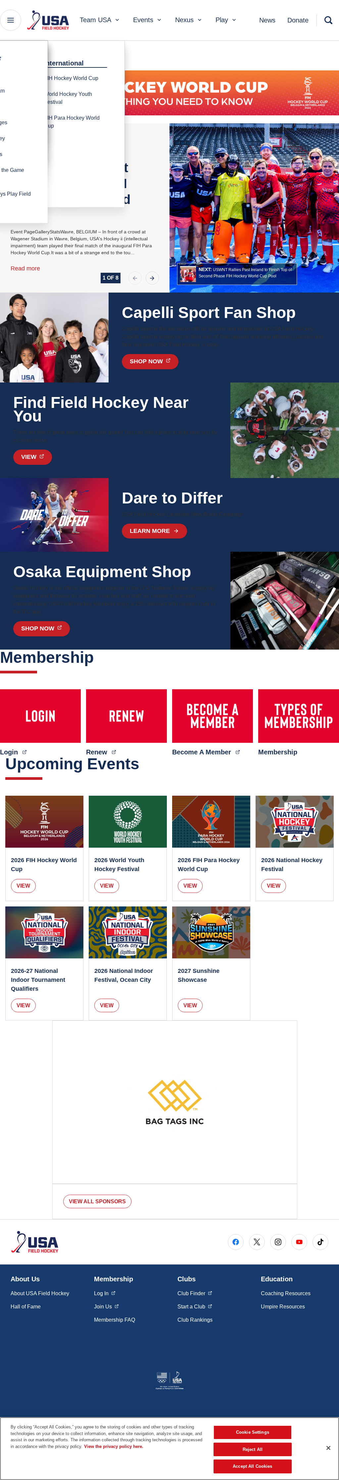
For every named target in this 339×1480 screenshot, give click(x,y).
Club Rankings (195, 1320)
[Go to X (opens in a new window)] (257, 1242)
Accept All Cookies (252, 1466)
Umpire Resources (283, 1306)
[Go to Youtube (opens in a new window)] (299, 1242)
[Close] (328, 1448)
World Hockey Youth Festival (68, 98)
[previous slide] (135, 278)
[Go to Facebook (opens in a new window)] (236, 1242)
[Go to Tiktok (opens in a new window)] (320, 1242)
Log (105, 1293)
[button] (237, 274)
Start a (194, 1306)
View (23, 886)
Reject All (253, 1449)
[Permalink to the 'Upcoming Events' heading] (145, 764)
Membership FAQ (114, 1320)
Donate (298, 20)
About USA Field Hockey (40, 1293)
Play (222, 19)
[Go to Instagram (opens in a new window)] (278, 1242)
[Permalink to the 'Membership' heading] (99, 657)
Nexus (184, 19)
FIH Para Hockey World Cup (72, 122)
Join (106, 1306)
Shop (154, 361)
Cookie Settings (252, 1432)
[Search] (328, 20)
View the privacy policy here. (113, 1446)
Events (143, 19)
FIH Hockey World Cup (71, 78)
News (267, 20)
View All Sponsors (97, 1201)
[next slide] (152, 278)
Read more (25, 268)
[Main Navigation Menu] (10, 20)
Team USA (95, 19)
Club (194, 1293)
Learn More (150, 531)
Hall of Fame (26, 1306)
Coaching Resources (286, 1293)
